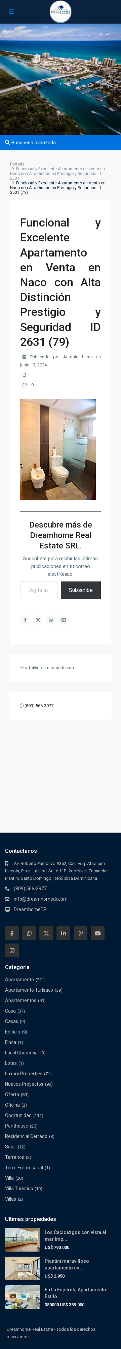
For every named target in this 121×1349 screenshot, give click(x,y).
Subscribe (81, 590)
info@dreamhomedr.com (41, 899)
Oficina (12, 1105)
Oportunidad (18, 1115)
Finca (10, 1042)
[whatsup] (29, 933)
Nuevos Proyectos (24, 1084)
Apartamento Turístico (29, 990)
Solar (10, 1146)
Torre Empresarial (24, 1167)
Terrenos (14, 1157)
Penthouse (16, 1126)
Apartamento (19, 979)
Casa (10, 1011)
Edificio (12, 1032)
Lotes (11, 1063)
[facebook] (12, 933)
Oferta (12, 1094)
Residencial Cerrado (26, 1136)
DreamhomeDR (30, 909)
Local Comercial (22, 1052)
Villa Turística (19, 1188)
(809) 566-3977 (39, 705)
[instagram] (12, 950)
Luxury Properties (23, 1073)
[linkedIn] (63, 933)
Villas (10, 1199)
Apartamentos (20, 1000)
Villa (9, 1178)
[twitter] (46, 933)
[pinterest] (80, 933)
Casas (11, 1021)
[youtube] (98, 933)
